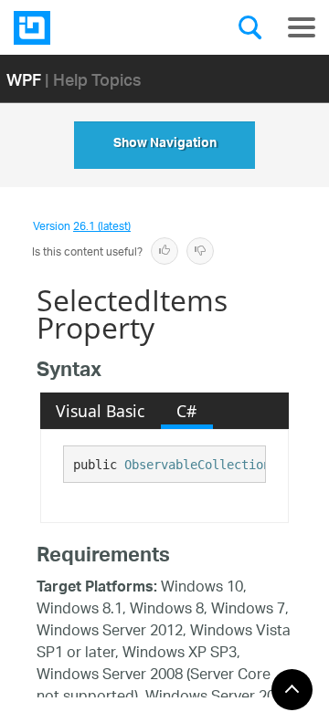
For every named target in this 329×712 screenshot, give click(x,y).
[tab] (100, 411)
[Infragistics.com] (105, 28)
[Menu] (301, 27)
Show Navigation (165, 145)
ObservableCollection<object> (226, 464)
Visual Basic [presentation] (100, 411)
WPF (23, 78)
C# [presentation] (186, 411)
